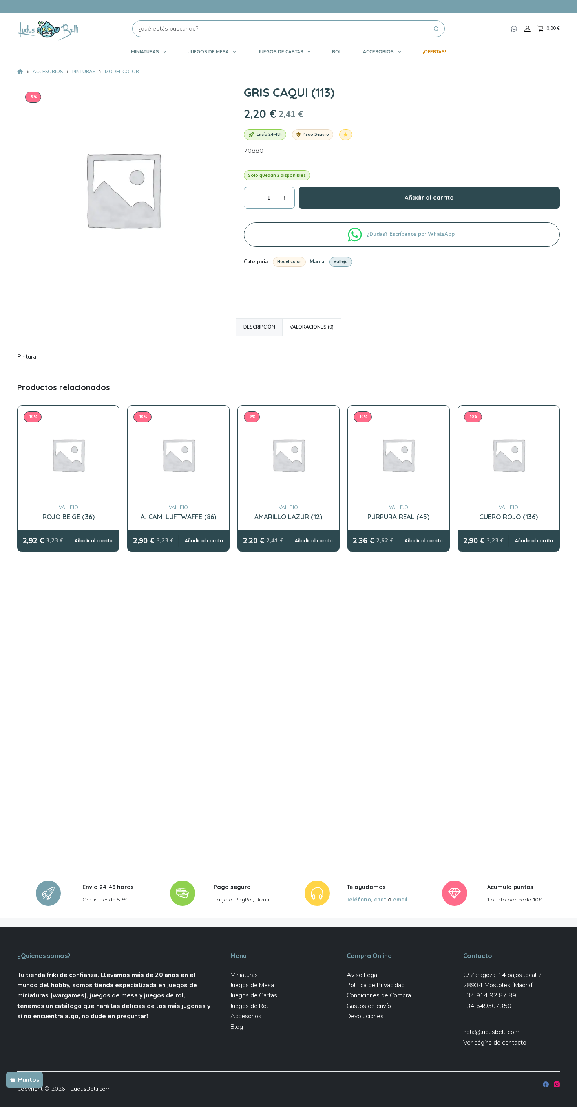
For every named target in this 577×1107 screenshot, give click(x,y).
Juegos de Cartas (280, 52)
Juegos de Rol (249, 1006)
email (400, 899)
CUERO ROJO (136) (508, 516)
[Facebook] (546, 1084)
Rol (336, 52)
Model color (289, 261)
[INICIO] (20, 72)
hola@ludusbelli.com (491, 1032)
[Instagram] (557, 1084)
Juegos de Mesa (208, 52)
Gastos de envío (369, 1006)
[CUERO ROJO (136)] (509, 455)
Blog (236, 1027)
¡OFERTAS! (434, 52)
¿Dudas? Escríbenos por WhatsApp (411, 234)
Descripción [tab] (259, 327)
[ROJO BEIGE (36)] (68, 455)
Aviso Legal (363, 975)
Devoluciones (365, 1016)
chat (380, 899)
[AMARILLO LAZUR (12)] (288, 455)
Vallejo (341, 261)
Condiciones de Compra (379, 995)
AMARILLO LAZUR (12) (288, 516)
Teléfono (359, 899)
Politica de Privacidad (376, 985)
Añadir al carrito (429, 197)
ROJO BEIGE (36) (68, 516)
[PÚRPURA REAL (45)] (398, 455)
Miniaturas (145, 52)
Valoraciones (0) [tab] (312, 327)
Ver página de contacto (494, 1042)
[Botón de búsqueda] (436, 29)
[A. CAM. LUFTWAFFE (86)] (179, 455)
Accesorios (378, 52)
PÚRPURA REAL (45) (398, 516)
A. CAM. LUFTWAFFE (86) (178, 516)
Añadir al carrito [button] (94, 540)
